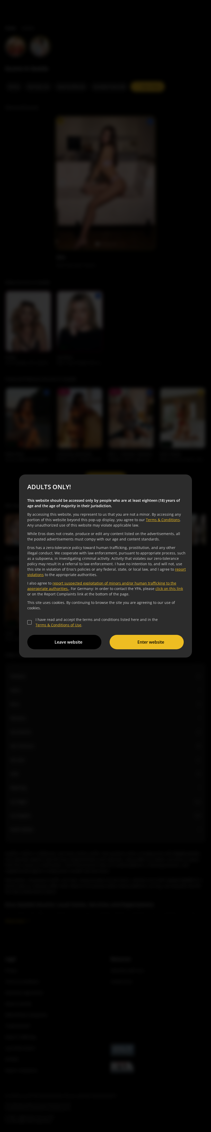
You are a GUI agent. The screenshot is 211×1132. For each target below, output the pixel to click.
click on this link (168, 588)
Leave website (68, 642)
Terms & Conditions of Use (58, 624)
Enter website (150, 642)
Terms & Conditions (162, 519)
